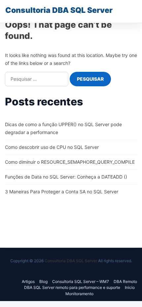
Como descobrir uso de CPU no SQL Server (52, 147)
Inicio (130, 287)
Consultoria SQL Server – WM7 (80, 281)
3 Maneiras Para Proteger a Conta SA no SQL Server (61, 191)
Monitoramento (79, 293)
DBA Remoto (125, 281)
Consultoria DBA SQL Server (59, 10)
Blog (43, 281)
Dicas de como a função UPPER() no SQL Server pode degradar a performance (63, 128)
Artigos (28, 281)
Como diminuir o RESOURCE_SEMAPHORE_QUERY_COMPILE (70, 162)
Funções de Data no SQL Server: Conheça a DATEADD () (66, 177)
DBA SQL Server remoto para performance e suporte (72, 287)
